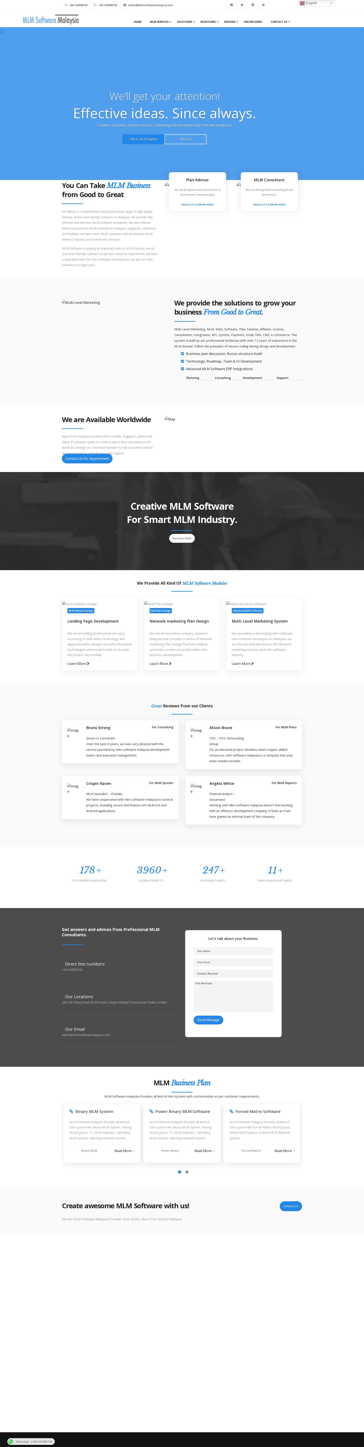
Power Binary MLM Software (182, 1111)
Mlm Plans (208, 22)
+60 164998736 (78, 5)
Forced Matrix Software (258, 1111)
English (311, 3)
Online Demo (253, 22)
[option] (102, 1134)
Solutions (184, 22)
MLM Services (159, 22)
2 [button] (187, 1172)
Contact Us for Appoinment (87, 458)
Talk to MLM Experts (143, 139)
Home (138, 22)
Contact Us (279, 22)
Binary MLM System (94, 1111)
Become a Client (182, 538)
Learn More (77, 663)
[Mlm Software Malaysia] (50, 23)
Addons (229, 22)
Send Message (208, 1020)
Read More (123, 1150)
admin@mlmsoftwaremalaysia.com (150, 5)
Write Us (185, 139)
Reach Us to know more (197, 204)
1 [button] (179, 1172)
